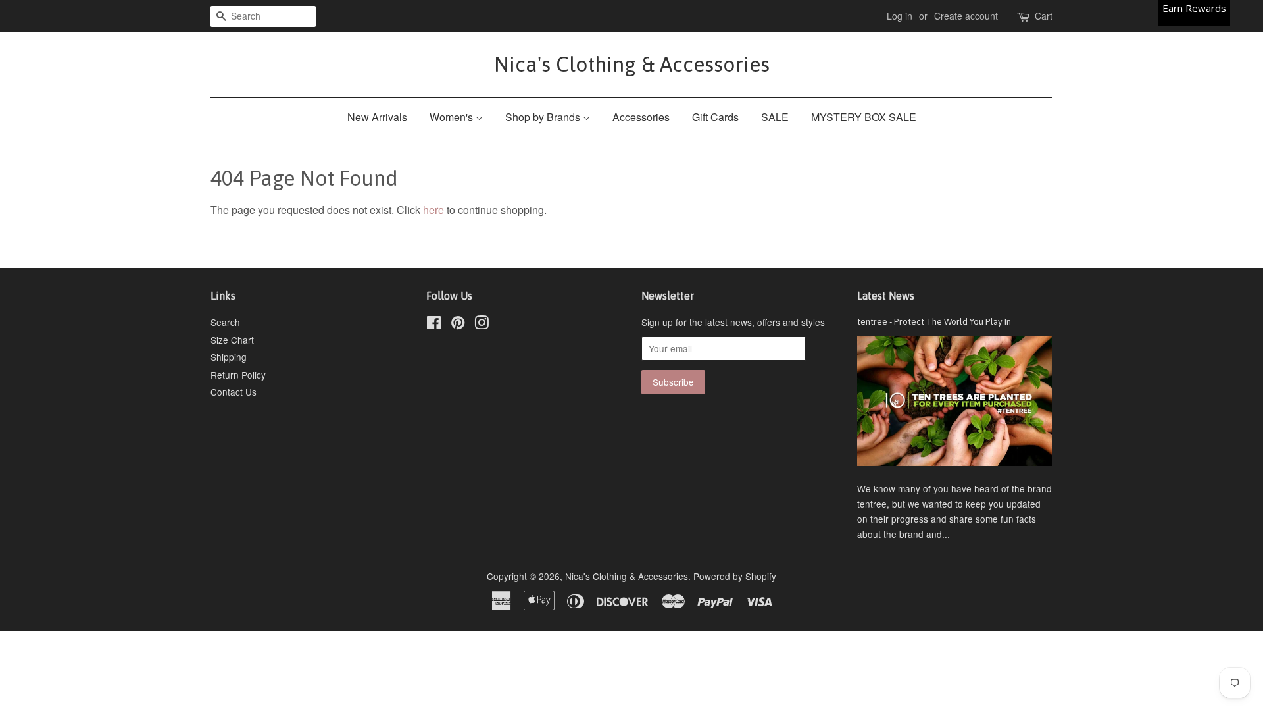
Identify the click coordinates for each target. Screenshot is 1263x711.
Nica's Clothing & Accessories (632, 64)
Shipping (228, 356)
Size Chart (232, 339)
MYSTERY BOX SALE (863, 116)
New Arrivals (377, 116)
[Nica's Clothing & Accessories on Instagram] (481, 324)
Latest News (885, 296)
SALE (775, 116)
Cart (1043, 15)
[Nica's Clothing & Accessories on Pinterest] (458, 324)
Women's (453, 116)
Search (225, 322)
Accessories (641, 116)
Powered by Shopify (734, 576)
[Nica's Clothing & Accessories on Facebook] (433, 324)
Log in (899, 15)
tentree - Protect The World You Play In (934, 321)
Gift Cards (715, 116)
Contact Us (233, 391)
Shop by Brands (544, 116)
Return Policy (238, 374)
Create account (966, 15)
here (433, 209)
